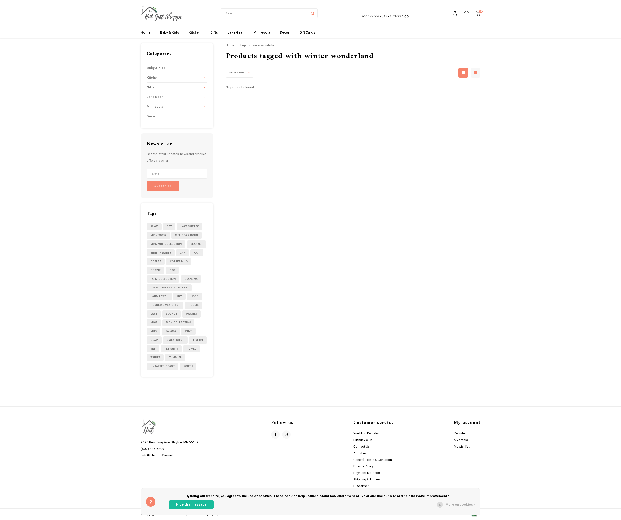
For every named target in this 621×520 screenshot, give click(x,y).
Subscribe (346, 291)
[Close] (450, 199)
